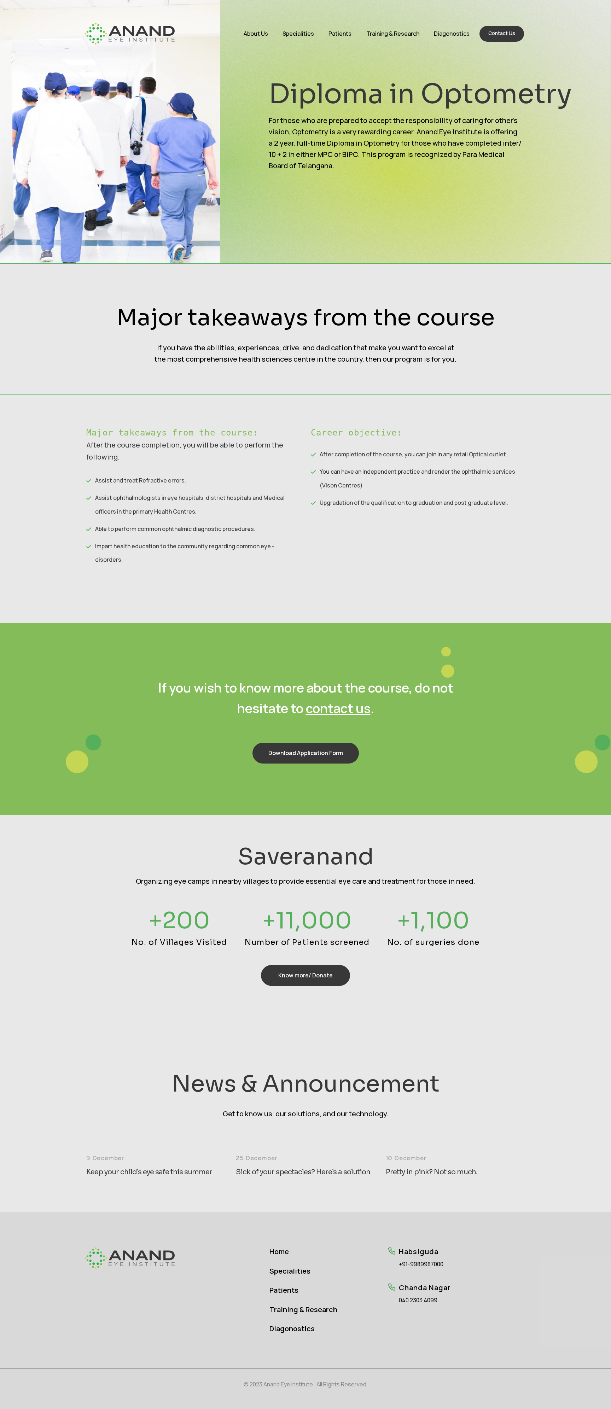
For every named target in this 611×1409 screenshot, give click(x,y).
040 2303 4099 (418, 1300)
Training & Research (392, 33)
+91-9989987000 (421, 1264)
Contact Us (501, 33)
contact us (338, 708)
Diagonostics (452, 33)
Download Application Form (305, 753)
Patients (339, 33)
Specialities (298, 33)
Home (279, 1251)
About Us (256, 33)
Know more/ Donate (305, 975)
